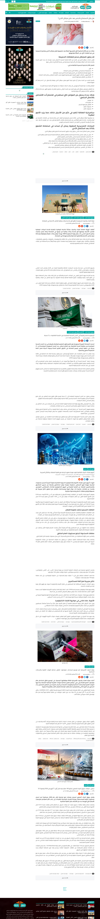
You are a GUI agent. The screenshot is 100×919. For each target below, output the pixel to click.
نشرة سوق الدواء (22, 13)
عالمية (50, 13)
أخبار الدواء (89, 288)
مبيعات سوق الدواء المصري (54, 873)
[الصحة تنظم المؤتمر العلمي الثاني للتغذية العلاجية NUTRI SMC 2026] (30, 110)
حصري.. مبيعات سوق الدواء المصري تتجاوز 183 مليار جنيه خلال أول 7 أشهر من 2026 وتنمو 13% (66, 1)
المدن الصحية (78, 424)
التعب (73, 151)
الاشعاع (77, 151)
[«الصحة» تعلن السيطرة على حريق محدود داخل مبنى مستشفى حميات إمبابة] (30, 97)
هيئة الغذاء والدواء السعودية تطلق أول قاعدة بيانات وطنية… (16, 103)
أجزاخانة (67, 13)
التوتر (69, 151)
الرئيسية (92, 13)
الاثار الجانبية (82, 151)
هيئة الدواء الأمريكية (90, 740)
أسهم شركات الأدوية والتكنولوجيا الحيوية (78, 622)
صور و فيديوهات (32, 13)
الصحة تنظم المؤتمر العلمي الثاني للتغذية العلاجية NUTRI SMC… (16, 109)
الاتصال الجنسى (88, 151)
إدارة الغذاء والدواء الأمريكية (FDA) (80, 738)
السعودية (84, 424)
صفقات (55, 13)
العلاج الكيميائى (55, 151)
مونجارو (39, 738)
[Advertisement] (65, 167)
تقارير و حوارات (80, 13)
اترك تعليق (64, 181)
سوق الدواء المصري (64, 873)
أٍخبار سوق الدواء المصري (79, 873)
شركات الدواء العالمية (45, 622)
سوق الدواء (83, 288)
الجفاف (66, 151)
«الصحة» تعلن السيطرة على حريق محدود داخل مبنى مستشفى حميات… (16, 97)
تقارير (85, 785)
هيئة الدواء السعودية (67, 288)
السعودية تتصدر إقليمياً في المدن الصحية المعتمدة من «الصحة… (16, 115)
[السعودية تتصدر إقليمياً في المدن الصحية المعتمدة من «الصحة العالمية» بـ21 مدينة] (30, 116)
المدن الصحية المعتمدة (70, 424)
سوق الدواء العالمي (60, 622)
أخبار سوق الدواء (88, 873)
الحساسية (61, 151)
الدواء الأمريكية (69, 738)
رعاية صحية (73, 13)
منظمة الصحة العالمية (46, 424)
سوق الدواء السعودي (88, 217)
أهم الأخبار (91, 469)
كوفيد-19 (61, 13)
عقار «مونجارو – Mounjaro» (54, 738)
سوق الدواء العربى (42, 13)
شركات (87, 13)
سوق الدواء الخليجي (77, 217)
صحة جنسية (38, 21)
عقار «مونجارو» (45, 738)
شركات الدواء (53, 622)
